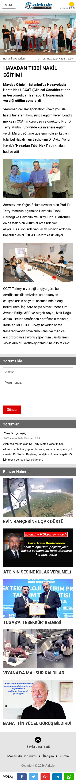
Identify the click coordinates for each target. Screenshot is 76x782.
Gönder (12, 410)
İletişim (48, 756)
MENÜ (9, 5)
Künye (64, 756)
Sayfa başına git (38, 747)
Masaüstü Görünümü (22, 756)
